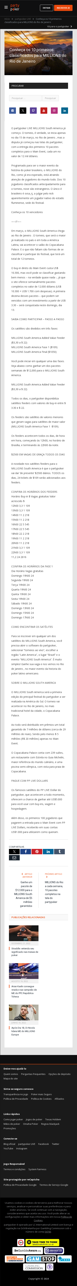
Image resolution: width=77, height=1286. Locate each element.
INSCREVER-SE (63, 8)
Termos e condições (14, 1169)
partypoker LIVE (26, 1144)
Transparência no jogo (16, 1094)
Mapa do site (11, 1078)
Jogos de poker (34, 1119)
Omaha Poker (30, 1123)
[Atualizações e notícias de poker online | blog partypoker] (15, 6)
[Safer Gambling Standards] (49, 1269)
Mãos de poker (12, 1123)
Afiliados (59, 1098)
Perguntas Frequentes (33, 1074)
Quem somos (11, 1074)
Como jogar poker (13, 1119)
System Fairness (37, 1169)
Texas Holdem (53, 1119)
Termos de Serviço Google (54, 1184)
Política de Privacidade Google (20, 1184)
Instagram (21, 1148)
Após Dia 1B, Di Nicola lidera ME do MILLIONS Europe (23, 1031)
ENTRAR (46, 8)
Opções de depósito (60, 1074)
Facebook (43, 1144)
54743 (48, 1231)
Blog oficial (9, 1144)
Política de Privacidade (16, 1098)
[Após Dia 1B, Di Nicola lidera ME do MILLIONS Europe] (23, 1014)
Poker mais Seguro (41, 1094)
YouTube (8, 1148)
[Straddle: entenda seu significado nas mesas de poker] (23, 935)
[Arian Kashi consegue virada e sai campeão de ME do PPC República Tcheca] (23, 973)
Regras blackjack (50, 1123)
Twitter (55, 1144)
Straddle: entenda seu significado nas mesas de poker (24, 952)
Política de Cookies (41, 1098)
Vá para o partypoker (58, 26)
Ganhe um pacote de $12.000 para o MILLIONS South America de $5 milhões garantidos (23, 894)
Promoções (10, 1128)
